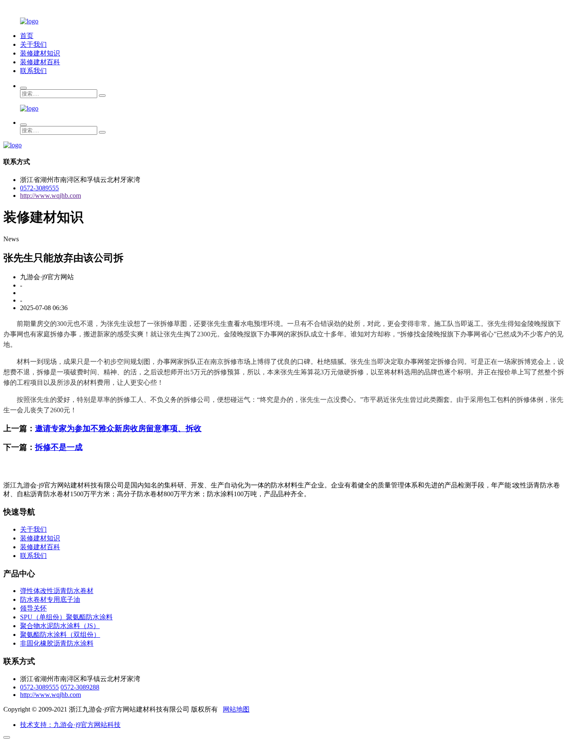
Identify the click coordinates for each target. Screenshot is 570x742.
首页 (26, 35)
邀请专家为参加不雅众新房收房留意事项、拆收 (118, 428)
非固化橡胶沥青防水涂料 (56, 643)
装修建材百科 (40, 62)
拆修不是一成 (59, 447)
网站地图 (236, 709)
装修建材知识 (40, 53)
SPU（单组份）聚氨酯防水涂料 (66, 617)
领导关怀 (33, 608)
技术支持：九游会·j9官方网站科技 (70, 724)
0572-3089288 (80, 687)
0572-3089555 (39, 188)
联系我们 (33, 70)
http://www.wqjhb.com (50, 195)
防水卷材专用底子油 (50, 599)
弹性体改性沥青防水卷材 (56, 590)
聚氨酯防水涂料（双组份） (60, 634)
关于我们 (33, 44)
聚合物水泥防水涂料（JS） (60, 625)
